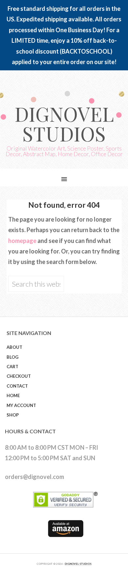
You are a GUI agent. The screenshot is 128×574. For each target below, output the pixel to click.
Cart (12, 366)
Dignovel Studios (64, 123)
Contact (17, 386)
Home (13, 395)
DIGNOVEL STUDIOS (78, 563)
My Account (21, 405)
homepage (22, 240)
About (14, 347)
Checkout (19, 376)
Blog (12, 357)
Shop (13, 415)
